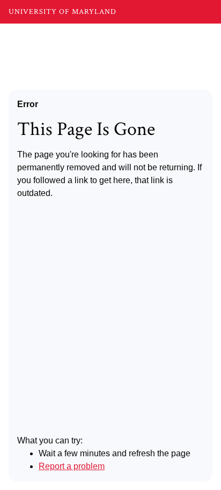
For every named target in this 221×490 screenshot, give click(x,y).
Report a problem (72, 466)
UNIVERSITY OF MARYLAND (62, 12)
